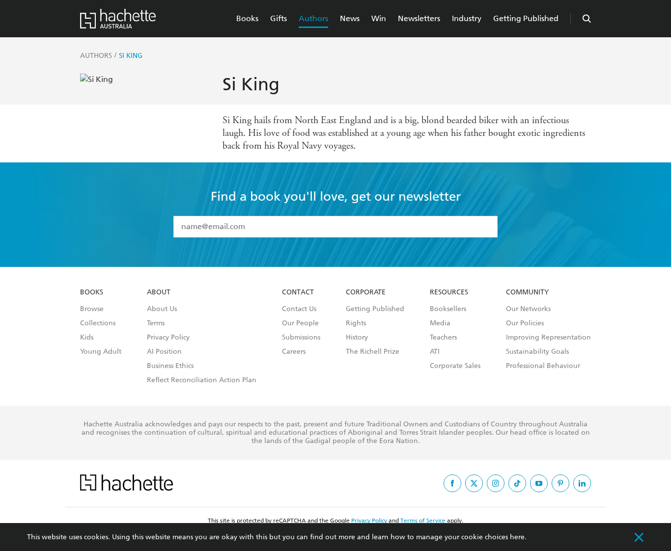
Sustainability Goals (537, 351)
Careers (294, 351)
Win (378, 18)
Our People (300, 323)
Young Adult (100, 351)
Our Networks (528, 309)
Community (527, 292)
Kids (86, 337)
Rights (356, 323)
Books (247, 18)
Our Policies (525, 323)
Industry (466, 18)
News (350, 18)
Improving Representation (548, 337)
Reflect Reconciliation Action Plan (201, 380)
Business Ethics (170, 366)
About (158, 292)
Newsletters (419, 18)
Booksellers (448, 309)
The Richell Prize (372, 351)
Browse (92, 309)
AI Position (164, 351)
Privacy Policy (168, 337)
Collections (97, 323)
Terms (156, 323)
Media (440, 323)
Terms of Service (423, 520)
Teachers (443, 337)
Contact (298, 292)
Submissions (301, 337)
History (357, 337)
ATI (435, 351)
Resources (449, 292)
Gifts (278, 18)
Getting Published (526, 18)
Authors (313, 18)
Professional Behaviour (543, 366)
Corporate (366, 292)
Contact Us (299, 309)
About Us (162, 309)
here (517, 537)
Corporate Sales (455, 366)
